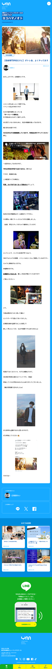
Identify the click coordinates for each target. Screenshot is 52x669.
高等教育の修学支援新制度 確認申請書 (8, 655)
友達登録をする (26, 624)
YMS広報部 (9, 55)
